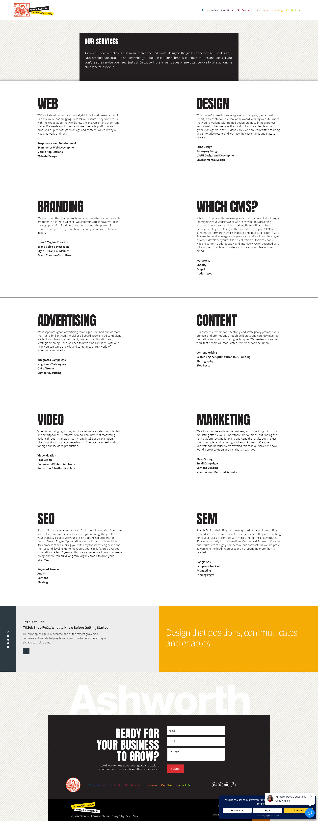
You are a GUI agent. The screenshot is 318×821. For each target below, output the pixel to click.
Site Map (106, 816)
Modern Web (204, 273)
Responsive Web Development (56, 143)
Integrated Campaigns (51, 360)
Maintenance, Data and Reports (216, 472)
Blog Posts (203, 365)
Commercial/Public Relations (56, 464)
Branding (60, 206)
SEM (206, 518)
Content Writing (206, 352)
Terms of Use (132, 816)
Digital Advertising (49, 373)
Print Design (204, 147)
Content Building (207, 468)
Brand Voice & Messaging (53, 246)
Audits (41, 573)
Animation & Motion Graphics (56, 468)
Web (47, 103)
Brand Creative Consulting (54, 255)
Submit (176, 768)
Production (44, 460)
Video (50, 419)
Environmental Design (210, 160)
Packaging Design (207, 151)
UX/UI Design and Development (216, 155)
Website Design (47, 156)
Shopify (201, 265)
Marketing (223, 419)
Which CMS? (227, 206)
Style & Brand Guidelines (53, 251)
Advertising (66, 320)
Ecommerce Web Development (57, 147)
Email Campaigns (207, 463)
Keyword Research (49, 569)
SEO (46, 518)
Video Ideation (46, 455)
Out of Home (45, 368)
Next (8, 663)
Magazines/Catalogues (51, 364)
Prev (2, 612)
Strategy (43, 582)
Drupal (200, 269)
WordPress (203, 260)
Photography (204, 361)
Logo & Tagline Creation (52, 242)
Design (212, 103)
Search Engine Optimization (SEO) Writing (223, 357)
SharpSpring (204, 459)
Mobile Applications (50, 152)
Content (216, 320)
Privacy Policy (118, 816)
